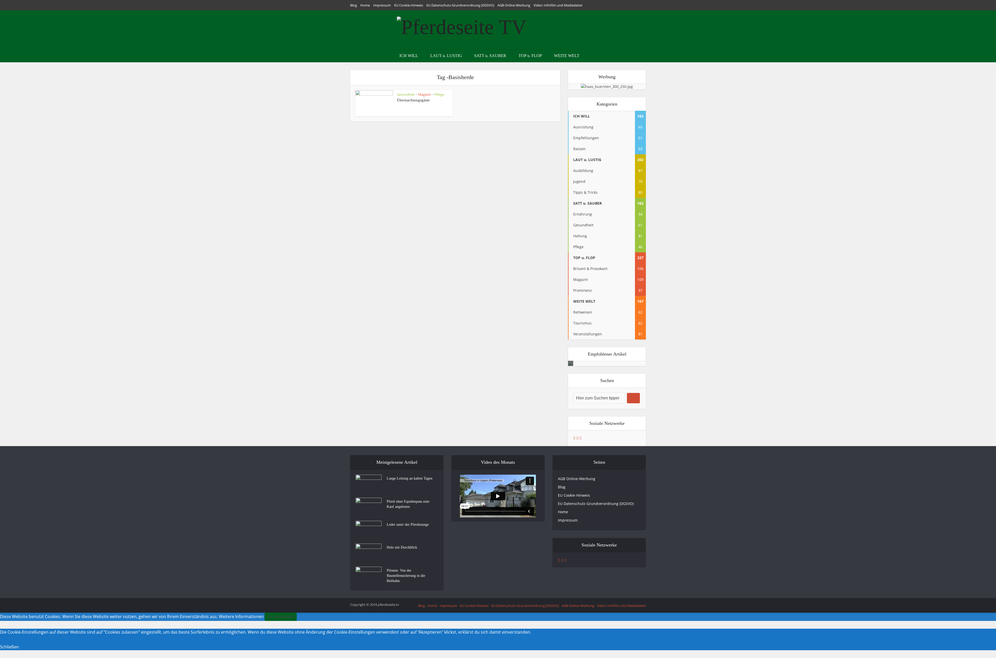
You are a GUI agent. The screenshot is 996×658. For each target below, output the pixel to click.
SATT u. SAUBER (490, 55)
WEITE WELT (566, 55)
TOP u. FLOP (530, 55)
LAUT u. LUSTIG (446, 55)
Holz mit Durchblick (402, 547)
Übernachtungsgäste (413, 100)
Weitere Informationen (241, 616)
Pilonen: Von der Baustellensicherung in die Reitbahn (406, 576)
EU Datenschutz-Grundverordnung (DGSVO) (460, 5)
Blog (353, 5)
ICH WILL (408, 55)
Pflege (439, 94)
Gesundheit (406, 94)
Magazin (424, 94)
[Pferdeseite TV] (462, 25)
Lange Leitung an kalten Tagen (409, 478)
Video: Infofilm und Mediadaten (558, 5)
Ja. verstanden (280, 616)
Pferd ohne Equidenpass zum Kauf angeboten (408, 504)
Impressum (382, 5)
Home (365, 5)
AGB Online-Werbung (513, 5)
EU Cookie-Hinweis (408, 5)
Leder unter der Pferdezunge (408, 525)
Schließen (9, 647)
